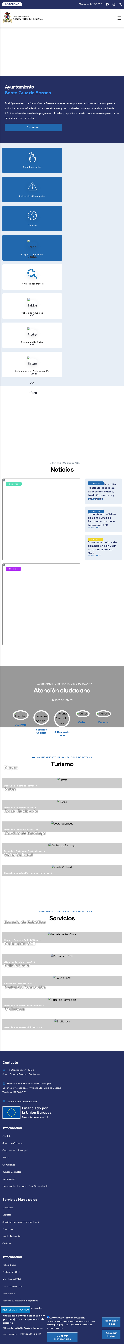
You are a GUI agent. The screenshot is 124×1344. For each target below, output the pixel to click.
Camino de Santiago (25, 832)
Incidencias (8, 1294)
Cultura (95, 539)
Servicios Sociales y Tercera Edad (20, 1222)
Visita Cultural (18, 854)
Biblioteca (14, 1009)
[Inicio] (22, 17)
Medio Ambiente (11, 1236)
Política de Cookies (31, 1334)
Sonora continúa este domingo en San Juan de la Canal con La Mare (102, 547)
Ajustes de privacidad (15, 1309)
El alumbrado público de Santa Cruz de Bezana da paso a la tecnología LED (102, 519)
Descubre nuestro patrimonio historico (26, 872)
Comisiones (8, 1165)
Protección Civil (19, 943)
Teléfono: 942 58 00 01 (91, 4)
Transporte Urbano (12, 1286)
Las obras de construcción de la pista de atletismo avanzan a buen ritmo (40, 551)
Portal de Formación (25, 987)
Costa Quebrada (21, 811)
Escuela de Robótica (25, 921)
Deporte (13, 484)
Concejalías (8, 1179)
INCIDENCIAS (12, 4)
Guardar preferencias (62, 1337)
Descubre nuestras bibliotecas (22, 1027)
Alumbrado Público (12, 1279)
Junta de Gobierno (12, 1143)
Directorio (7, 1208)
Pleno (5, 1157)
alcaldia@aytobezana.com (22, 1102)
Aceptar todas (111, 1334)
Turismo (13, 569)
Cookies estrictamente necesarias (67, 1318)
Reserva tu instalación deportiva (20, 1301)
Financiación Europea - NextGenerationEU (25, 1186)
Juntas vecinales (11, 1172)
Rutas (10, 789)
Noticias (95, 483)
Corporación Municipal (14, 1150)
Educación (8, 1229)
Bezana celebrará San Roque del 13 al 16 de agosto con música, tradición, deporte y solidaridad (102, 491)
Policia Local (17, 965)
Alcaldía (6, 1136)
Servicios (33, 127)
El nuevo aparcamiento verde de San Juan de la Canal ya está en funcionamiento (37, 636)
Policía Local (9, 1265)
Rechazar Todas (111, 1322)
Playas (11, 767)
